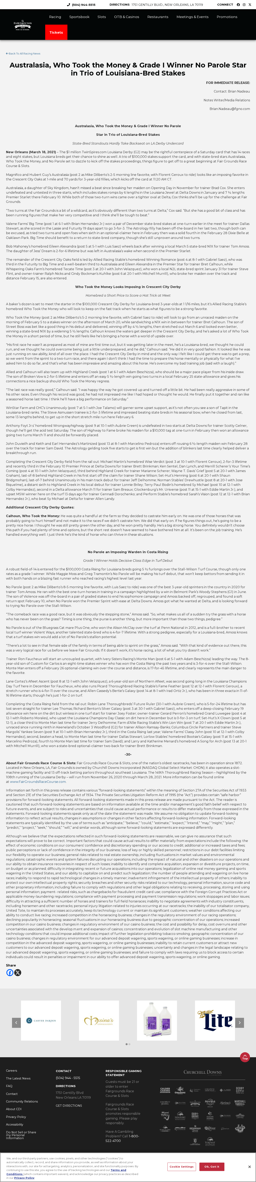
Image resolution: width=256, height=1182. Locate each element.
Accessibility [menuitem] (14, 1124)
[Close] (249, 1166)
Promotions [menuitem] (227, 17)
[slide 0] (127, 1044)
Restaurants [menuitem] (157, 17)
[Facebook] (9, 972)
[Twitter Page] (250, 5)
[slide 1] (129, 1044)
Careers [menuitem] (11, 1070)
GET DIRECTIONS (69, 1105)
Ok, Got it (211, 1166)
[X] (17, 972)
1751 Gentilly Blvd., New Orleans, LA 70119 (167, 5)
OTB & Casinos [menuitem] (126, 17)
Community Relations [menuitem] (22, 1101)
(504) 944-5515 (83, 5)
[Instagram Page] (245, 5)
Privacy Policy (24, 1177)
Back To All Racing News (24, 53)
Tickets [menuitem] (56, 32)
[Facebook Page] (239, 5)
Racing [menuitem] (55, 17)
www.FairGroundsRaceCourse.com (38, 782)
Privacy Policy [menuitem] (16, 1117)
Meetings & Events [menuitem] (193, 17)
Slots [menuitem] (102, 17)
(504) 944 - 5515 (68, 1078)
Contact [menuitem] (12, 1094)
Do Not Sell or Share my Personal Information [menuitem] (21, 1135)
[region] (128, 1167)
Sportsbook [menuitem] (79, 17)
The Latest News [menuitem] (18, 1078)
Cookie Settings (182, 1166)
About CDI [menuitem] (14, 1109)
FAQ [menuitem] (9, 1086)
